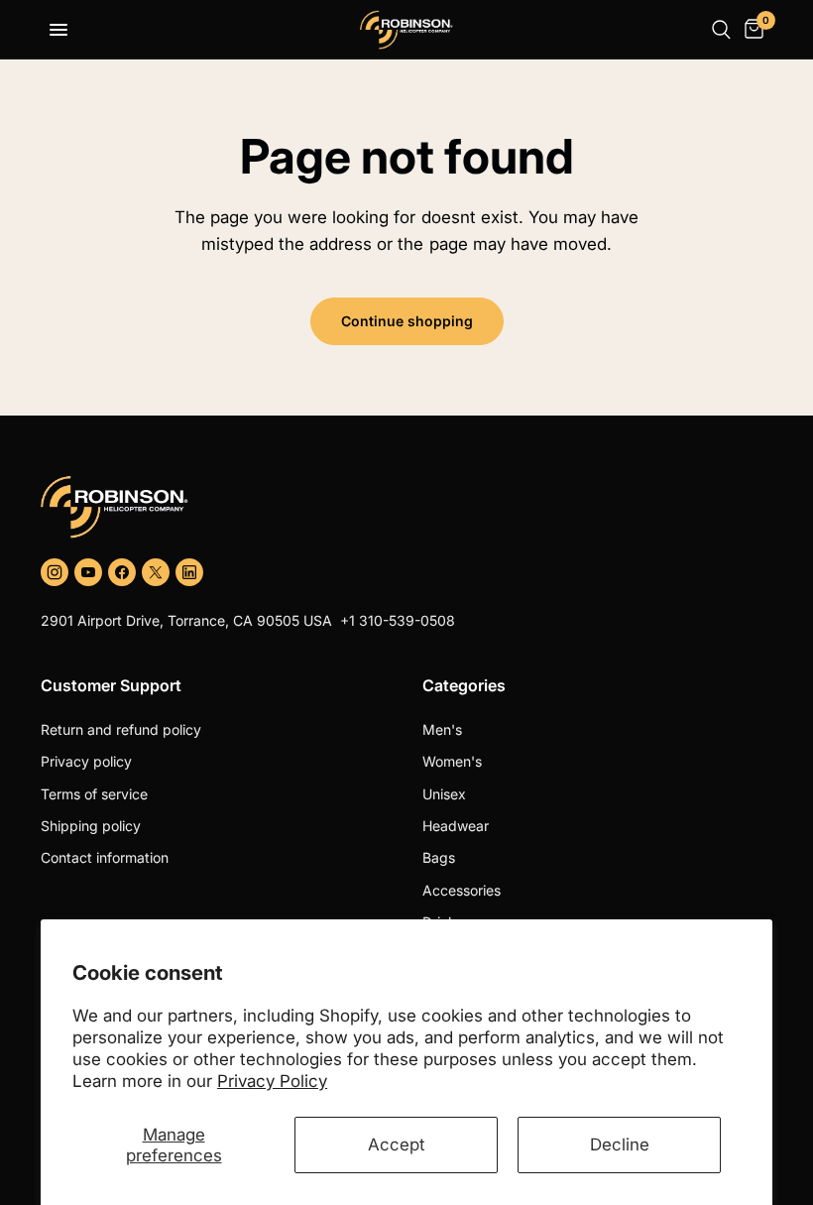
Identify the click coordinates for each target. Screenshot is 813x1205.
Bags (438, 857)
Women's (452, 761)
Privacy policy (86, 761)
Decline (619, 1144)
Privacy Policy (272, 1081)
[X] (156, 572)
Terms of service (94, 793)
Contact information (105, 857)
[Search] (721, 30)
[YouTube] (88, 572)
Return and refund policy (121, 729)
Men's (442, 729)
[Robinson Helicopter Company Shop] (406, 507)
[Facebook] (122, 572)
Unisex (444, 793)
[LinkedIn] (189, 572)
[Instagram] (54, 572)
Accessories (461, 890)
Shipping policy (91, 825)
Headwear (455, 825)
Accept (396, 1144)
